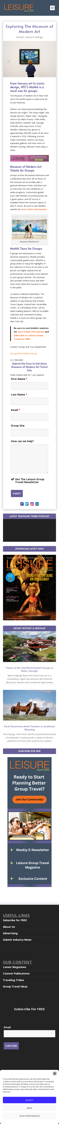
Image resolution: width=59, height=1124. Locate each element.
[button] (54, 1073)
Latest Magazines (14, 967)
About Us (9, 926)
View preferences (29, 1115)
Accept (29, 1100)
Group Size (17, 425)
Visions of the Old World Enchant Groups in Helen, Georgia (29, 669)
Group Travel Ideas (15, 986)
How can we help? (22, 441)
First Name (19, 379)
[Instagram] (32, 504)
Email (15, 410)
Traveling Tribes (13, 980)
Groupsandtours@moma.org (23, 353)
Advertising (10, 933)
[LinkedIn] (37, 504)
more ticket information (34, 209)
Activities (20, 37)
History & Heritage (34, 37)
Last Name (19, 394)
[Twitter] (27, 504)
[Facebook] (22, 504)
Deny (29, 1108)
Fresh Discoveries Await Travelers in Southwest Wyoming (29, 728)
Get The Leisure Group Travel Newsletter (29, 480)
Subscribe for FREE (15, 920)
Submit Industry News (17, 939)
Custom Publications (16, 973)
